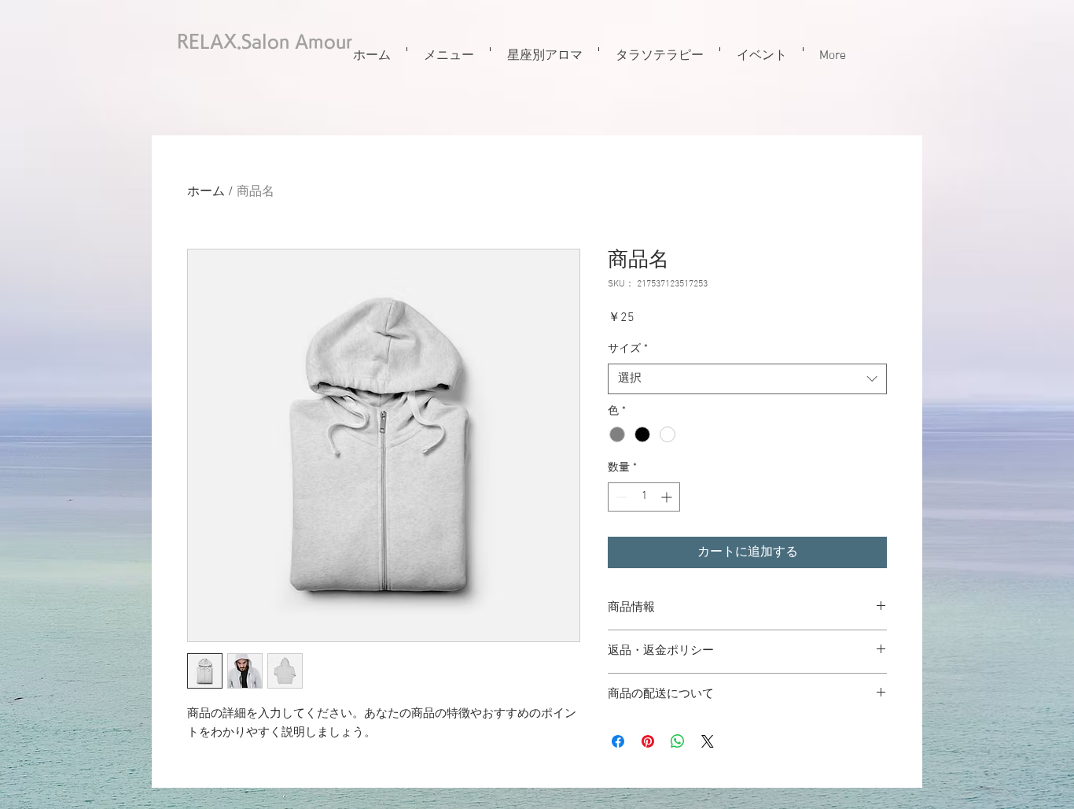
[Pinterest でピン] (647, 741)
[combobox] (747, 379)
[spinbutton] (644, 497)
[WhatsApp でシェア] (677, 741)
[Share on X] (707, 741)
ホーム (206, 192)
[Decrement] (620, 497)
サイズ (628, 349)
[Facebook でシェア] (618, 741)
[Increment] (668, 497)
